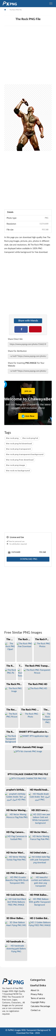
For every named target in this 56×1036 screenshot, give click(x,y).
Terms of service (38, 998)
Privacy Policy (37, 994)
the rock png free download (19, 460)
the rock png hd (30, 438)
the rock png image (15, 465)
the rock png (12, 438)
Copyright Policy (38, 1002)
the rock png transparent (18, 449)
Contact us (35, 1010)
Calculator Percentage (40, 1006)
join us (28, 391)
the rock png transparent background (24, 454)
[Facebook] (21, 329)
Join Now (29, 416)
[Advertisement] (28, 56)
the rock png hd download (19, 444)
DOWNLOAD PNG (28, 559)
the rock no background (18, 471)
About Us (35, 990)
